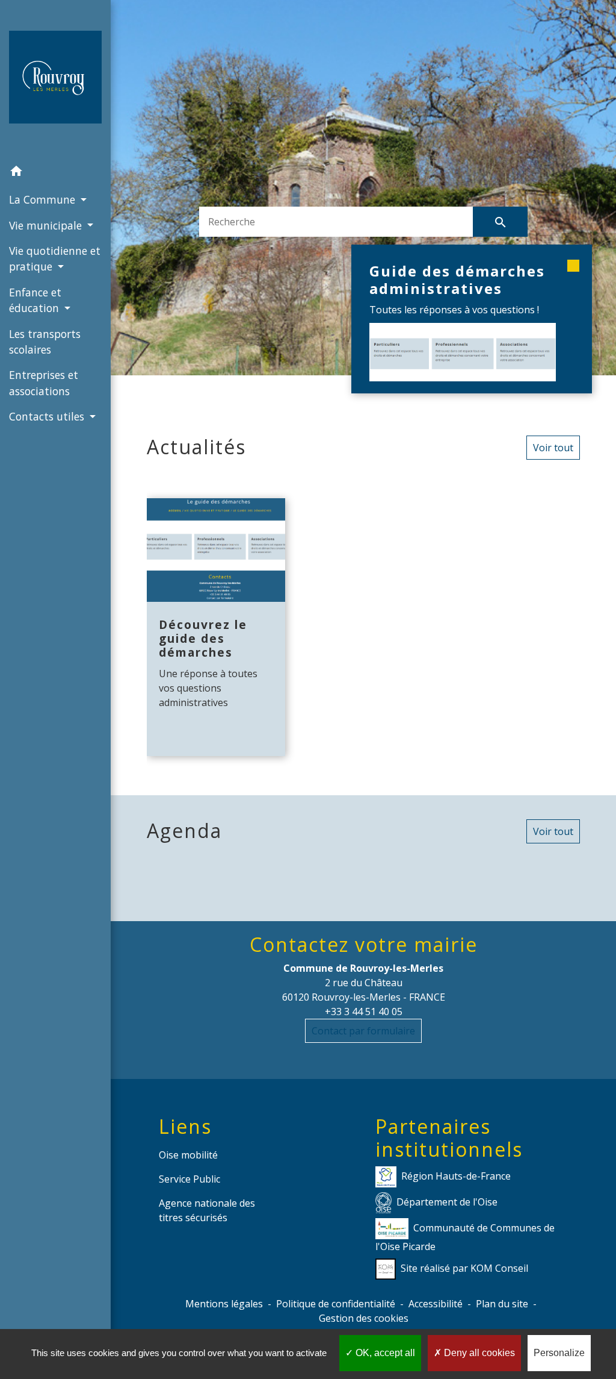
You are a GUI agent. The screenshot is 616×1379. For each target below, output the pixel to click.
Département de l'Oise (446, 1202)
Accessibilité (435, 1303)
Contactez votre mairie (364, 944)
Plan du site (502, 1303)
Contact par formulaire (363, 1030)
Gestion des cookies (363, 1318)
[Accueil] (55, 79)
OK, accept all (384, 1353)
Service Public (189, 1179)
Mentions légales (224, 1303)
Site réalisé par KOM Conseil (464, 1268)
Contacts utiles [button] (48, 416)
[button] (55, 173)
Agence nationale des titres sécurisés (207, 1210)
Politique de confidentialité (335, 1303)
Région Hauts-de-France (456, 1176)
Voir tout (553, 447)
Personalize (559, 1353)
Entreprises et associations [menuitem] (43, 382)
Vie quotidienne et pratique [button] (54, 258)
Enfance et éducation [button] (35, 300)
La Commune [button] (43, 199)
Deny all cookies (478, 1353)
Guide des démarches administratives (457, 279)
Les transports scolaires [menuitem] (45, 342)
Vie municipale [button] (47, 225)
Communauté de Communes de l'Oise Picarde (465, 1237)
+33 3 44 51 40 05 (363, 1011)
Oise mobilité (188, 1155)
